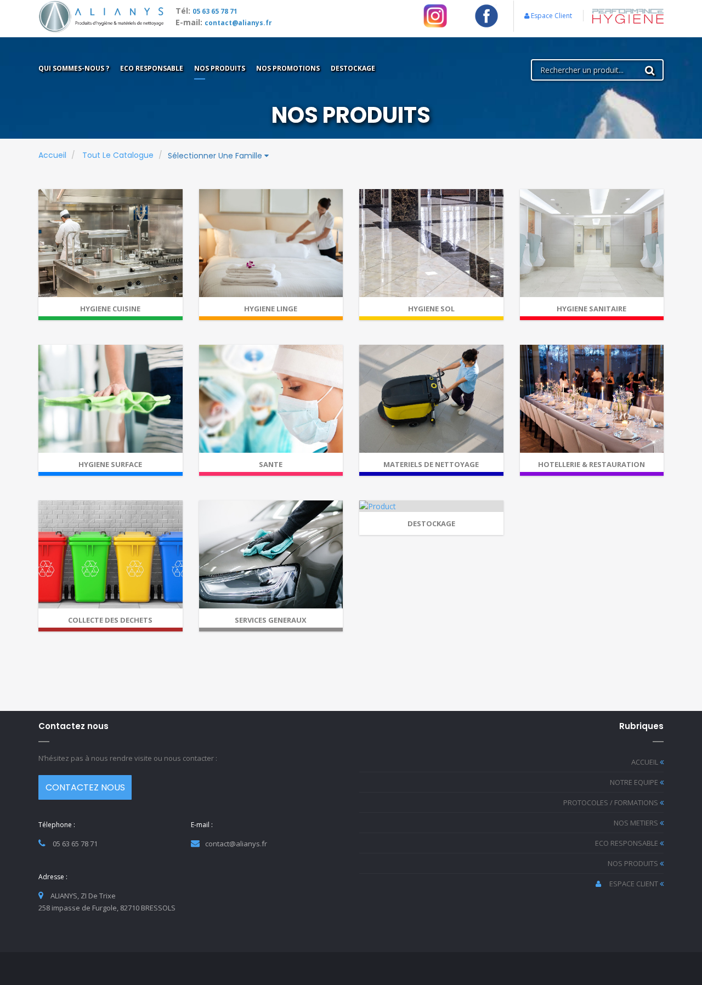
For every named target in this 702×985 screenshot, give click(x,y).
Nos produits (219, 68)
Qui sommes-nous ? (73, 68)
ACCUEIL (645, 762)
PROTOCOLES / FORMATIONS (611, 802)
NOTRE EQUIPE (635, 782)
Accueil (52, 155)
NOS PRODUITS (634, 863)
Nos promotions (288, 68)
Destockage (353, 68)
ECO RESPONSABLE (627, 843)
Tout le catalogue (118, 155)
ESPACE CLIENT (634, 884)
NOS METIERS (637, 823)
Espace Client (550, 15)
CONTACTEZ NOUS (85, 787)
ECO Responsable (151, 68)
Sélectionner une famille (216, 155)
